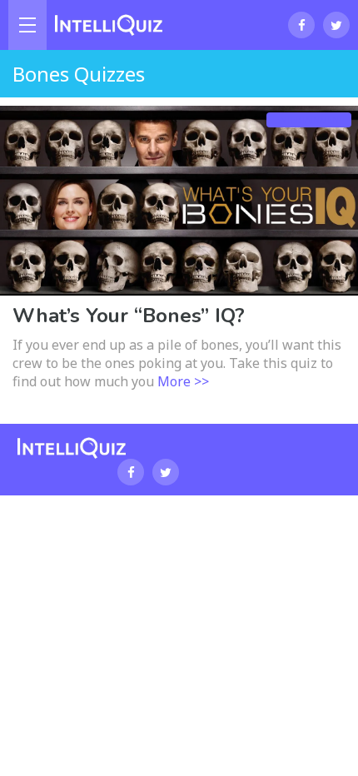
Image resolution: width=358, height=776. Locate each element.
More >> (183, 381)
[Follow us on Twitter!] (336, 25)
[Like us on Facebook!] (301, 25)
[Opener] (27, 25)
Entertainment (309, 120)
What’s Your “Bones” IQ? (128, 315)
